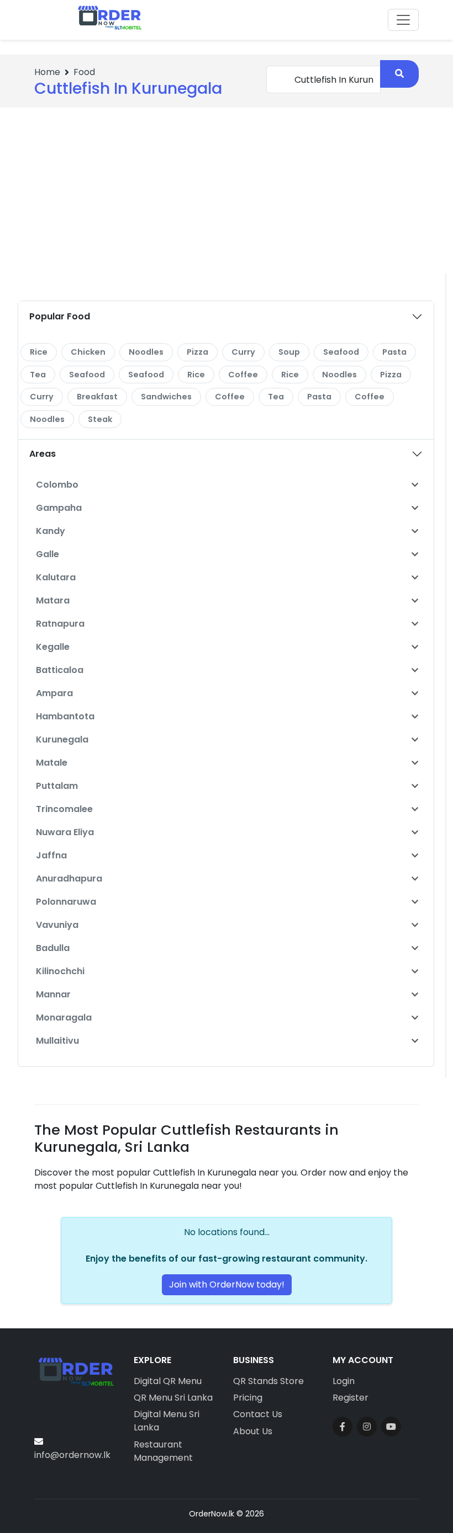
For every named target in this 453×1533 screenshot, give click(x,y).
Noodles (146, 351)
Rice (39, 351)
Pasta (394, 351)
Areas (42, 453)
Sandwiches (166, 396)
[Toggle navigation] (403, 20)
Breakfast (97, 396)
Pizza (197, 351)
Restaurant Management (163, 1451)
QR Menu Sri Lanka (173, 1397)
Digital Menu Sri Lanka (166, 1421)
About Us (252, 1431)
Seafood (341, 351)
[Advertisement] (226, 190)
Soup (289, 351)
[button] (415, 485)
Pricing (247, 1397)
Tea (38, 374)
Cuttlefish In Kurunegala (128, 88)
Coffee (243, 374)
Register (350, 1397)
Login (344, 1381)
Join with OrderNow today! (227, 1284)
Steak (100, 419)
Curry (243, 351)
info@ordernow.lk (72, 1455)
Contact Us (257, 1414)
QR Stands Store (268, 1381)
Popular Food (59, 316)
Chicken (88, 351)
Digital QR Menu (168, 1381)
